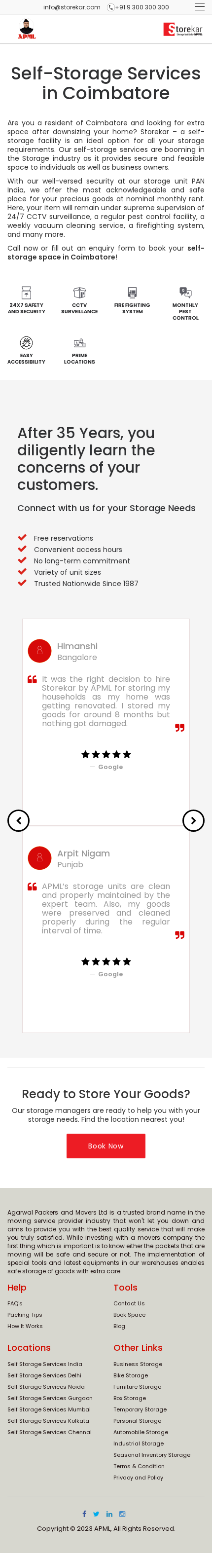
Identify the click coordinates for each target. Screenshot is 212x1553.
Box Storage (129, 1398)
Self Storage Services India (44, 1364)
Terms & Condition (139, 1466)
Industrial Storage (138, 1443)
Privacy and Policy (138, 1477)
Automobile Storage (140, 1432)
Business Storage (137, 1364)
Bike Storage (130, 1375)
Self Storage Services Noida (46, 1387)
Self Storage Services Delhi (44, 1375)
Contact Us (129, 1303)
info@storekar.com (72, 7)
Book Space (129, 1315)
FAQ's (15, 1303)
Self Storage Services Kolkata (48, 1421)
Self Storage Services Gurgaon (50, 1398)
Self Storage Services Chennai (49, 1432)
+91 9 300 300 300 (142, 7)
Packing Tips (24, 1315)
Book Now (106, 1146)
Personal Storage (137, 1421)
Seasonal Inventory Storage (151, 1455)
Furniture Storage (137, 1387)
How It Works (25, 1326)
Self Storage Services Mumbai (49, 1409)
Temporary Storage (140, 1409)
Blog (119, 1326)
